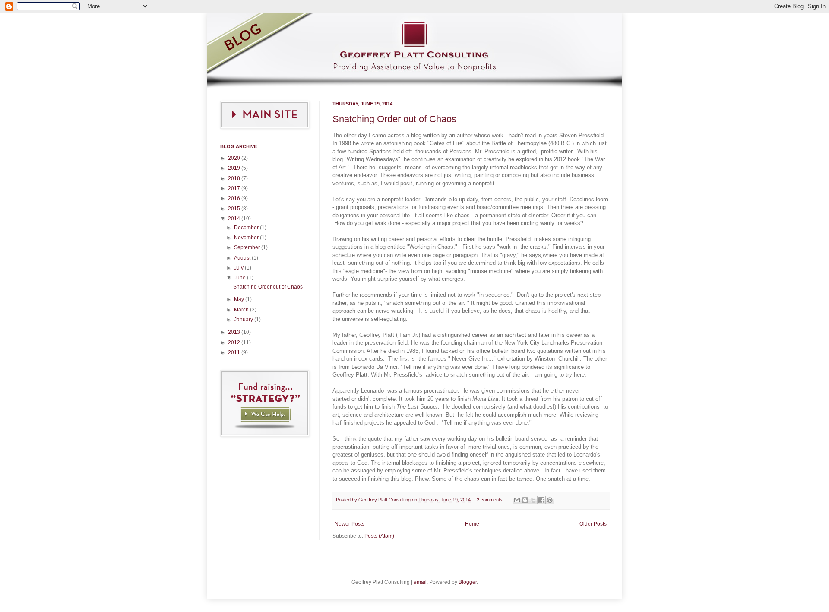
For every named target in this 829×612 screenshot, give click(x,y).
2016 (234, 198)
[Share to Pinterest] (549, 500)
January (244, 320)
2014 (234, 219)
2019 (234, 168)
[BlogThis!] (525, 500)
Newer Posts (349, 524)
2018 (234, 178)
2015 (234, 209)
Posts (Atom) (379, 536)
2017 (234, 188)
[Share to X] (533, 500)
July (239, 268)
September (247, 247)
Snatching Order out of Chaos (394, 119)
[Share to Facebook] (541, 500)
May (239, 299)
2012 (234, 342)
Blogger (468, 582)
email (420, 582)
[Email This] (517, 500)
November (247, 238)
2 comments (490, 499)
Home (472, 524)
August (243, 258)
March (242, 310)
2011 (234, 352)
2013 (234, 332)
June (240, 278)
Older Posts (593, 524)
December (247, 228)
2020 (234, 158)
